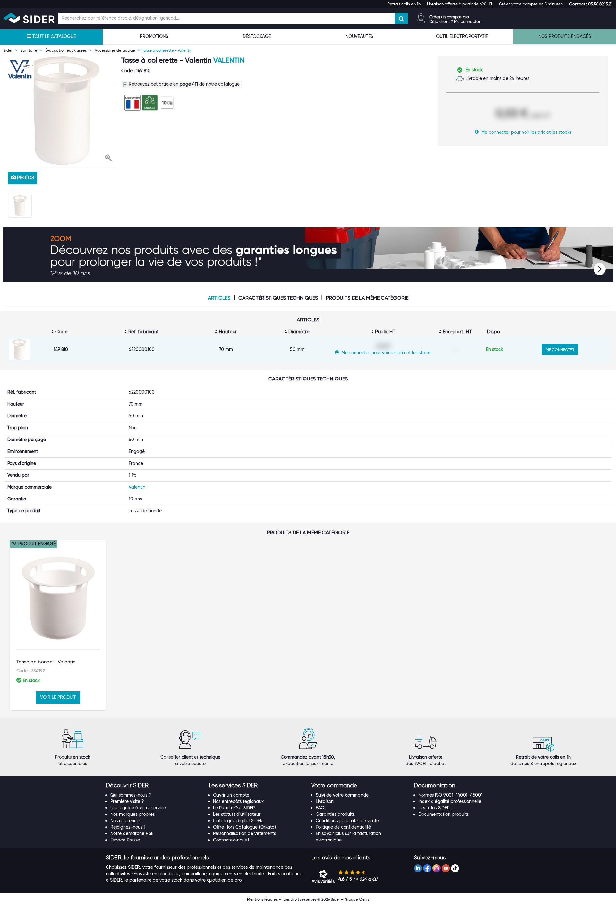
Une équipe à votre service (138, 808)
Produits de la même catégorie (367, 298)
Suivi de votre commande (342, 795)
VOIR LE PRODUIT (58, 697)
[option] (62, 110)
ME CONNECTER (560, 349)
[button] (591, 3)
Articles (219, 298)
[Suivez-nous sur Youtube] (446, 868)
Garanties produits (335, 814)
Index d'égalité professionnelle (449, 801)
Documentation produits (443, 814)
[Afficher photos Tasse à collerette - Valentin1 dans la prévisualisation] (20, 206)
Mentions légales (262, 899)
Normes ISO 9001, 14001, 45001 (450, 795)
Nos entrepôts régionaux (238, 801)
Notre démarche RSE (131, 833)
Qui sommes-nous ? (130, 795)
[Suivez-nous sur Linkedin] (418, 868)
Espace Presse (125, 840)
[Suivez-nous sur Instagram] (436, 868)
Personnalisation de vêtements (244, 833)
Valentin (228, 60)
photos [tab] (25, 178)
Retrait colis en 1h (404, 3)
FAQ (320, 808)
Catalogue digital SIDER (238, 821)
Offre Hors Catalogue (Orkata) (244, 827)
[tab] (154, 785)
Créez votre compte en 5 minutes (531, 3)
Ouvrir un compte (231, 795)
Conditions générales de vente (347, 821)
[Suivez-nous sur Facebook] (427, 868)
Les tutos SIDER (434, 808)
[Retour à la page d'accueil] (29, 18)
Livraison (325, 801)
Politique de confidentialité (343, 827)
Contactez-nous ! (231, 840)
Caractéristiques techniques (278, 298)
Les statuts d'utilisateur (237, 814)
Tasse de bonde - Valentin (45, 662)
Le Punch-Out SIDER (234, 808)
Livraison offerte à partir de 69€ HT (459, 3)
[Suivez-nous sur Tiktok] (455, 868)
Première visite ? (127, 801)
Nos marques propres (132, 814)
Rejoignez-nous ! (127, 827)
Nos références (125, 821)
